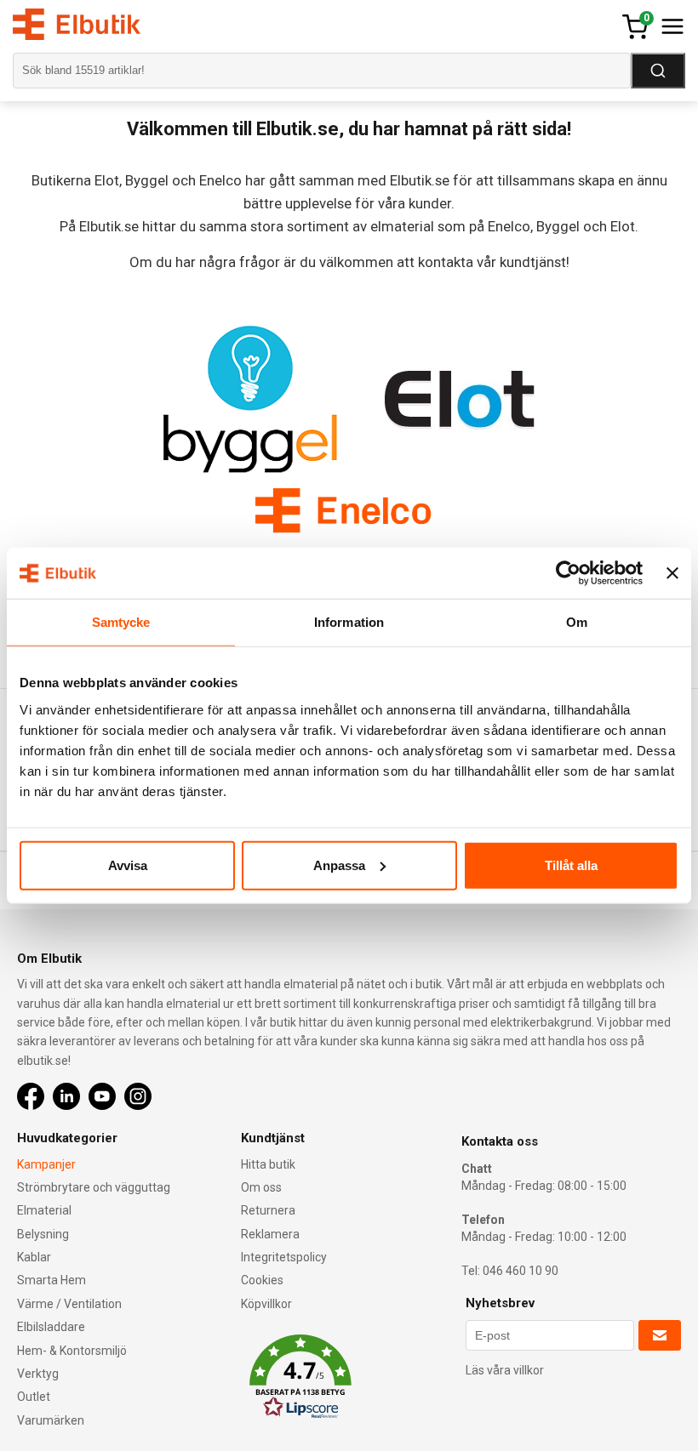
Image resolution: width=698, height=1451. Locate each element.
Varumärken (50, 1420)
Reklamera (270, 1234)
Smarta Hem (51, 1280)
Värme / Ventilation (69, 1304)
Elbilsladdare (51, 1327)
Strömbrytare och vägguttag (93, 1187)
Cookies (262, 1280)
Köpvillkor (266, 1304)
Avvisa (127, 864)
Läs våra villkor (505, 1370)
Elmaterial (44, 1210)
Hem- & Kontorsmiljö (72, 1350)
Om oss (261, 1187)
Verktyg (38, 1373)
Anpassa (339, 864)
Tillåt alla (571, 864)
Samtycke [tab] (121, 622)
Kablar (34, 1257)
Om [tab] (576, 622)
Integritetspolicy (284, 1257)
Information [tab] (349, 622)
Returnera (268, 1210)
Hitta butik (268, 1164)
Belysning (43, 1234)
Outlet (33, 1396)
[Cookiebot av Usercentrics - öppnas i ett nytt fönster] (568, 573)
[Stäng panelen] (672, 573)
